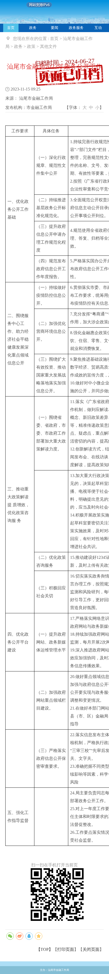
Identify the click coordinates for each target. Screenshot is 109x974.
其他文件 (48, 46)
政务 (33, 28)
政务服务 (76, 28)
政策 (31, 46)
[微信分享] (10, 936)
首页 (11, 28)
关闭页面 (91, 949)
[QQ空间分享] (38, 936)
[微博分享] (19, 936)
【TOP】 (44, 949)
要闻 (54, 28)
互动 (98, 28)
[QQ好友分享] (29, 936)
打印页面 (65, 949)
